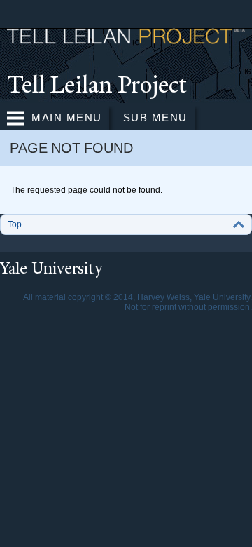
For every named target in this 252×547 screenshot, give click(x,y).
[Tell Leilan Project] (126, 38)
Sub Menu (155, 117)
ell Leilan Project (97, 84)
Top (15, 224)
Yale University (51, 268)
